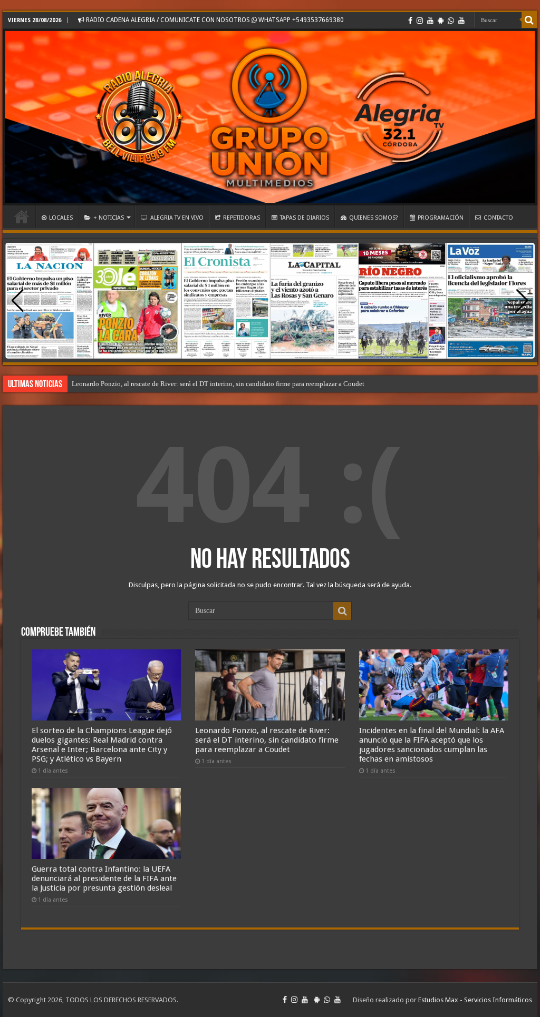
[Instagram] (420, 20)
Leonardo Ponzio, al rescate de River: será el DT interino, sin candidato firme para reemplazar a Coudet (218, 384)
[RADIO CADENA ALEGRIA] (270, 116)
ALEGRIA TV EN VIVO (177, 217)
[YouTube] (430, 20)
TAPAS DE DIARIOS (304, 217)
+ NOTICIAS (108, 217)
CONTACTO (498, 217)
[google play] (441, 20)
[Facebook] (410, 20)
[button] (522, 300)
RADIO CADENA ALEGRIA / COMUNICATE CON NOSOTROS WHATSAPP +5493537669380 (214, 20)
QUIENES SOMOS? (373, 217)
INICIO (21, 216)
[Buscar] (529, 20)
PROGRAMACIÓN (441, 217)
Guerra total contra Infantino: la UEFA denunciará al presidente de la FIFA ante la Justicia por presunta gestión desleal (104, 878)
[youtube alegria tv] (461, 20)
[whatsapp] (451, 20)
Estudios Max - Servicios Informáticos (475, 1000)
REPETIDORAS (241, 217)
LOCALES (61, 217)
